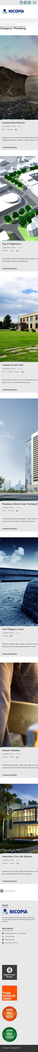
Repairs (12, 250)
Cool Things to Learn (13, 629)
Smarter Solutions (11, 750)
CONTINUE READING (9, 147)
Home (1, 24)
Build (3, 129)
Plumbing (10, 129)
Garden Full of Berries (13, 122)
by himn (20, 126)
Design (4, 510)
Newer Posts (10, 891)
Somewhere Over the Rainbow (17, 856)
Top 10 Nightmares (11, 243)
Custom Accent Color (13, 365)
